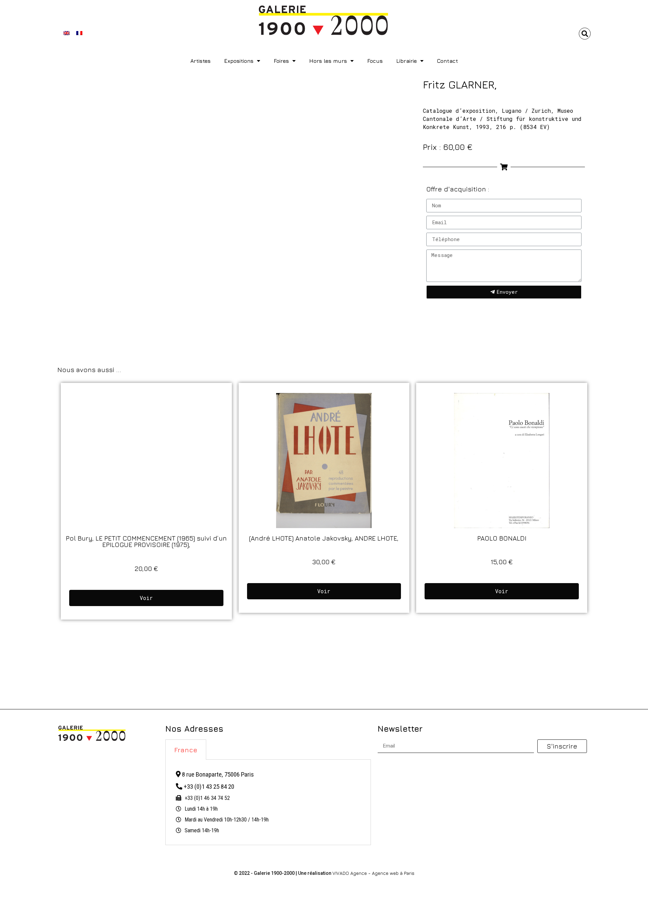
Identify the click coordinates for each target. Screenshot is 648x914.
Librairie (406, 61)
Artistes (200, 61)
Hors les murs (328, 61)
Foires (281, 61)
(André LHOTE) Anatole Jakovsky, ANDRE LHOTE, (324, 538)
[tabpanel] (268, 802)
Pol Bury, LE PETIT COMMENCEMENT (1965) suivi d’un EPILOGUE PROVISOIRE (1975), (146, 541)
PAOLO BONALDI (501, 538)
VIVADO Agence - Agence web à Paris (373, 873)
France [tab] (185, 750)
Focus (375, 61)
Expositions (238, 61)
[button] (585, 34)
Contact (447, 61)
